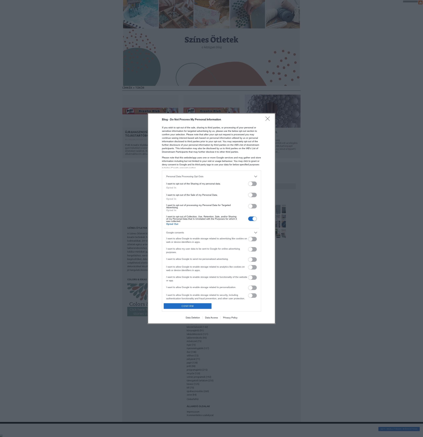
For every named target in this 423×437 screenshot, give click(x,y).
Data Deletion (193, 317)
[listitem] (211, 176)
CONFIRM (188, 306)
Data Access (211, 317)
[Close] (269, 120)
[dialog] (211, 218)
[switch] (252, 184)
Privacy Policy (230, 317)
